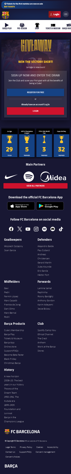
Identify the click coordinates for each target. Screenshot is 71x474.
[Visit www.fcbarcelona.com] (5, 15)
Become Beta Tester (14, 354)
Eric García (43, 270)
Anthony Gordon (46, 300)
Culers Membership (14, 330)
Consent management (45, 452)
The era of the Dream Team (11, 390)
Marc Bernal (10, 312)
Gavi (6, 288)
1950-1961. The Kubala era (11, 398)
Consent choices (13, 456)
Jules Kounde (44, 266)
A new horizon (11, 376)
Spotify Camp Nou (47, 330)
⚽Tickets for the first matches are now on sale (23, 5)
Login (35, 111)
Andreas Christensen (44, 256)
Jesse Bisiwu (44, 308)
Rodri (7, 316)
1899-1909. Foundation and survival (12, 409)
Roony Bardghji (45, 296)
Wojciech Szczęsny (13, 246)
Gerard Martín (45, 262)
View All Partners (35, 185)
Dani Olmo (9, 308)
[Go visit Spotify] (28, 176)
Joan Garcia (10, 250)
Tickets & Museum (13, 338)
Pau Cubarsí (44, 250)
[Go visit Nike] (11, 176)
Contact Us (10, 452)
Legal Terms (11, 447)
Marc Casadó (10, 300)
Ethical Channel (45, 334)
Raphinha (42, 292)
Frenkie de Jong (12, 304)
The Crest (42, 338)
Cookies (39, 447)
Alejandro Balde (46, 246)
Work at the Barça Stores (46, 348)
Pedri (6, 292)
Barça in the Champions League (14, 419)
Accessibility (52, 447)
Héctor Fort (43, 274)
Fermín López (11, 296)
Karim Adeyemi (45, 304)
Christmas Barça (12, 363)
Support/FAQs (11, 350)
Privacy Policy (26, 447)
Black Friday (10, 359)
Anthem (42, 342)
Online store (10, 346)
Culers (55, 14)
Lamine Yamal (45, 288)
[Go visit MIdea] (53, 176)
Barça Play (9, 334)
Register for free (35, 92)
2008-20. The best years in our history (14, 382)
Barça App (9, 342)
